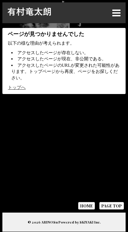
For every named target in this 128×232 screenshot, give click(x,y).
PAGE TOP (111, 205)
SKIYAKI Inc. (90, 222)
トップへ (17, 87)
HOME (86, 205)
